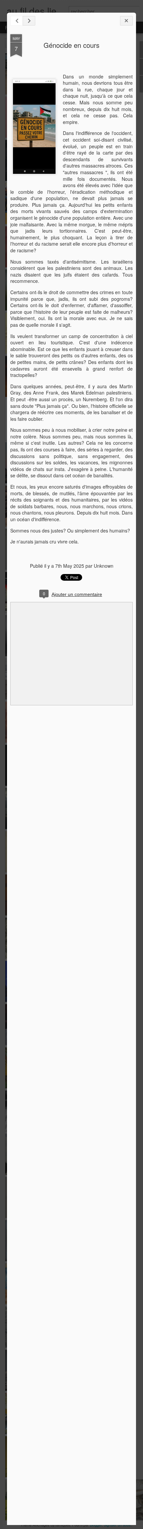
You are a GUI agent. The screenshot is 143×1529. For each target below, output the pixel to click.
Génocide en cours (71, 45)
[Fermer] (126, 21)
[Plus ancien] (29, 21)
